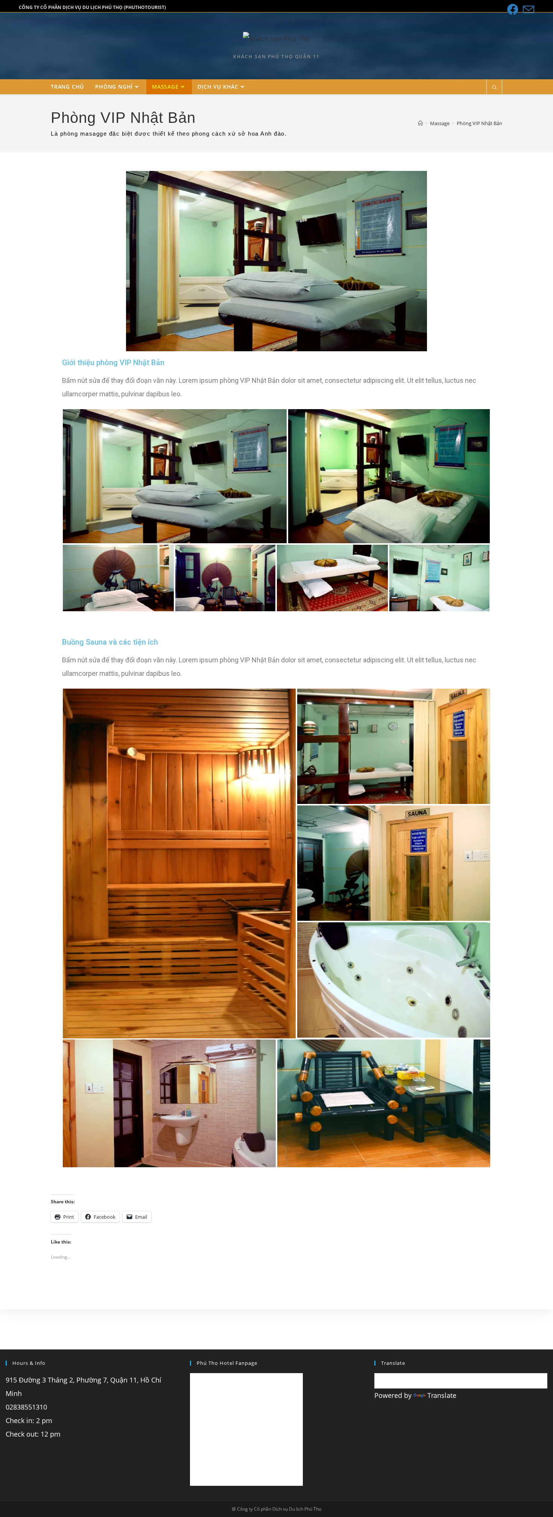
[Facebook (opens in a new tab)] (513, 9)
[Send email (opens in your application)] (527, 9)
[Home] (420, 123)
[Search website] (494, 87)
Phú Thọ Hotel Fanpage (227, 1363)
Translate (441, 1395)
